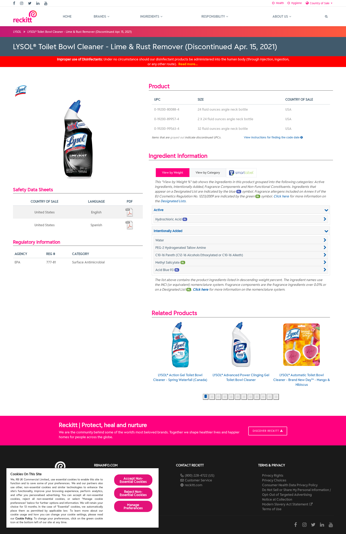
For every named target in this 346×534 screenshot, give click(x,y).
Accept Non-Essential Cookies (133, 480)
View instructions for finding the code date (272, 137)
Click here (281, 196)
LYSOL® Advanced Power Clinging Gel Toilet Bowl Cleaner (241, 377)
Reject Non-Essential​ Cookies (133, 493)
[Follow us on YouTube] (46, 3)
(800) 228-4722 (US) (199, 475)
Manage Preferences (133, 506)
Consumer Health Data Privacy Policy (290, 485)
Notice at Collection (277, 499)
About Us (281, 16)
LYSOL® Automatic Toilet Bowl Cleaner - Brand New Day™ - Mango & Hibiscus (301, 380)
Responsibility (213, 16)
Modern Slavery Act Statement (285, 504)
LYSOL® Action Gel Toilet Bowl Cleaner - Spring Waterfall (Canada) (180, 377)
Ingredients (150, 16)
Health (279, 3)
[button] (240, 219)
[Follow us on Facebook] (14, 3)
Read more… (188, 64)
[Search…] (326, 16)
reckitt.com (193, 485)
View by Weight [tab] (172, 172)
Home (67, 16)
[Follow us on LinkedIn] (38, 3)
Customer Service (198, 480)
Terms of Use (272, 509)
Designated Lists (173, 201)
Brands (100, 16)
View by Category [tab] (208, 172)
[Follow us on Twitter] (30, 3)
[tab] (241, 172)
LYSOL (17, 32)
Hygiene (296, 3)
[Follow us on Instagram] (22, 3)
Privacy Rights (272, 475)
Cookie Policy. (24, 518)
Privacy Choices (274, 480)
